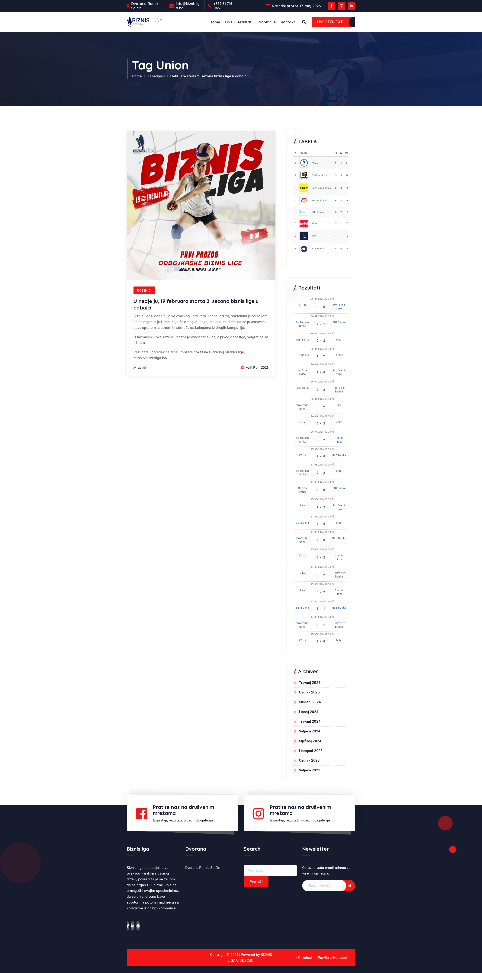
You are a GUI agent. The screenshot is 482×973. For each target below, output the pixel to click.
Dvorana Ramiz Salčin (144, 6)
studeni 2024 (310, 702)
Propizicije (267, 22)
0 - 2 (321, 340)
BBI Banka (318, 212)
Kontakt (288, 22)
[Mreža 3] (333, 316)
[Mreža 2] (333, 364)
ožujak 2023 (309, 760)
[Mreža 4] (333, 333)
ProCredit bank (320, 200)
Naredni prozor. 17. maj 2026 (296, 6)
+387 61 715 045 (223, 6)
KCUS (315, 162)
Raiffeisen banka (322, 188)
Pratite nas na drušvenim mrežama (183, 810)
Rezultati (305, 957)
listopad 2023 (311, 751)
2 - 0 (321, 307)
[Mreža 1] (333, 299)
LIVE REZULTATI (330, 22)
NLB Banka (318, 248)
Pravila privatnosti (332, 957)
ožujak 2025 (309, 692)
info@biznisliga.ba (188, 6)
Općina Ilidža (319, 175)
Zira (314, 236)
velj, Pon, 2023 (257, 368)
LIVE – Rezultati (238, 22)
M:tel (314, 223)
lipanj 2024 (308, 712)
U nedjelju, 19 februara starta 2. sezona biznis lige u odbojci (197, 76)
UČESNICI (144, 290)
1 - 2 (321, 356)
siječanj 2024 (310, 741)
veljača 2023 (309, 770)
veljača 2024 (309, 731)
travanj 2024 (309, 721)
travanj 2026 (309, 682)
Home (215, 22)
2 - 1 (321, 324)
